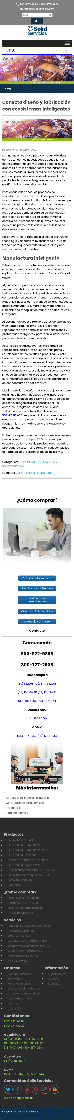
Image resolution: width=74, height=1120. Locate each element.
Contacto (54, 984)
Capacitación (57, 974)
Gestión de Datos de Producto (28, 860)
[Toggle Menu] (67, 43)
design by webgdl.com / (52, 1111)
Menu (10, 50)
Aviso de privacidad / (14, 1115)
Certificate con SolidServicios (27, 941)
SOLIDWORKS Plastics (22, 855)
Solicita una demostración (25, 908)
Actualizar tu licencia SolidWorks (27, 798)
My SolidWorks (17, 961)
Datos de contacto (20, 913)
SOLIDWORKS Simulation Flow (27, 850)
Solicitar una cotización (23, 898)
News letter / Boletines (23, 956)
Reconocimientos (19, 984)
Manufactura (42, 473)
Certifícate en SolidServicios (25, 803)
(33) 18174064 (46, 701)
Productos (13, 808)
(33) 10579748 (27, 692)
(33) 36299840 (27, 684)
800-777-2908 (14, 1026)
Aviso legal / (33, 1115)
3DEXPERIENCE (12, 415)
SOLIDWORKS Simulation (24, 845)
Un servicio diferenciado (24, 994)
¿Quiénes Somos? (19, 974)
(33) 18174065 (27, 701)
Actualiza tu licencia (21, 931)
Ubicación (14, 1009)
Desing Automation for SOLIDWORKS (32, 870)
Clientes (13, 1004)
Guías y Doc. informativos (25, 951)
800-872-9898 (14, 1021)
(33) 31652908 (47, 684)
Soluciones (15, 979)
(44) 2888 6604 (37, 718)
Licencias (14, 885)
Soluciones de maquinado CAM (28, 875)
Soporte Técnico (17, 813)
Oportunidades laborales (24, 989)
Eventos (53, 979)
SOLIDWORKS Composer (24, 865)
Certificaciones (46, 462)
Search (25, 15)
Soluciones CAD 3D (20, 840)
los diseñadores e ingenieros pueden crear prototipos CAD (36, 437)
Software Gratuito (20, 880)
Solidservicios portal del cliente (28, 946)
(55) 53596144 (47, 736)
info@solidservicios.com (39, 9)
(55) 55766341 (27, 736)
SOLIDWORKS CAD (13, 466)
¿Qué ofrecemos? (20, 999)
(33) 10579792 (47, 692)
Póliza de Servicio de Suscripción (29, 926)
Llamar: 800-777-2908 (23, 903)
